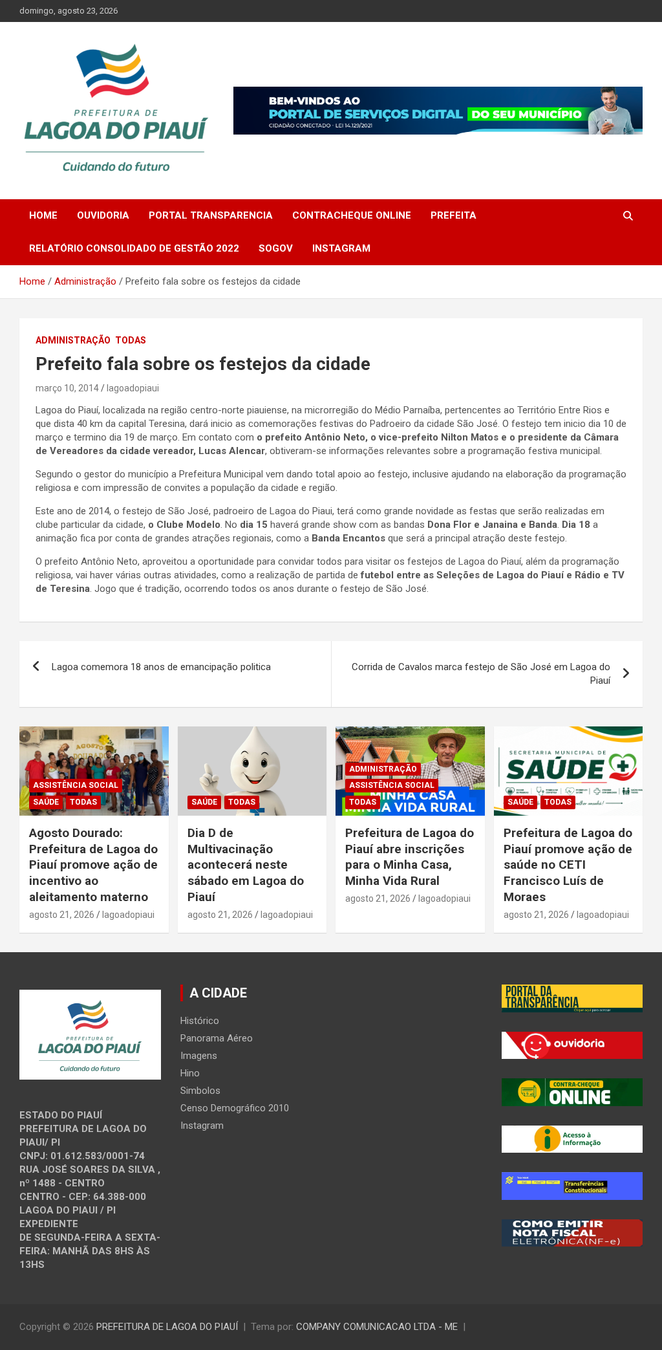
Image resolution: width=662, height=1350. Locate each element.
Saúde (46, 802)
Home (43, 215)
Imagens (198, 1055)
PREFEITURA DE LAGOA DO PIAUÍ (167, 1327)
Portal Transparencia (211, 215)
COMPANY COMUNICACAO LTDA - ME (377, 1327)
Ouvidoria (103, 215)
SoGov (276, 248)
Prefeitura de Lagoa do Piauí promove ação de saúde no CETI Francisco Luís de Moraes (568, 864)
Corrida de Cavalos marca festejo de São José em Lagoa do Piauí (481, 673)
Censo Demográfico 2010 (234, 1108)
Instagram (341, 248)
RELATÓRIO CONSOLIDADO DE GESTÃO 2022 (134, 248)
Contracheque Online (351, 215)
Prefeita (453, 215)
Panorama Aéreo (216, 1038)
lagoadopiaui (133, 388)
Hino (190, 1073)
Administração (73, 340)
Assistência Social (75, 785)
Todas (130, 340)
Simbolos (200, 1090)
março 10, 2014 (67, 388)
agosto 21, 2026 (61, 914)
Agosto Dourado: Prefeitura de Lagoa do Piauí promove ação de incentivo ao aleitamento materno (93, 864)
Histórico (199, 1021)
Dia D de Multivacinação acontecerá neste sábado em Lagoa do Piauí (245, 864)
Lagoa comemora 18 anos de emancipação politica (161, 667)
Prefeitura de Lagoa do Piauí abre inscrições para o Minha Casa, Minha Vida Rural (409, 856)
